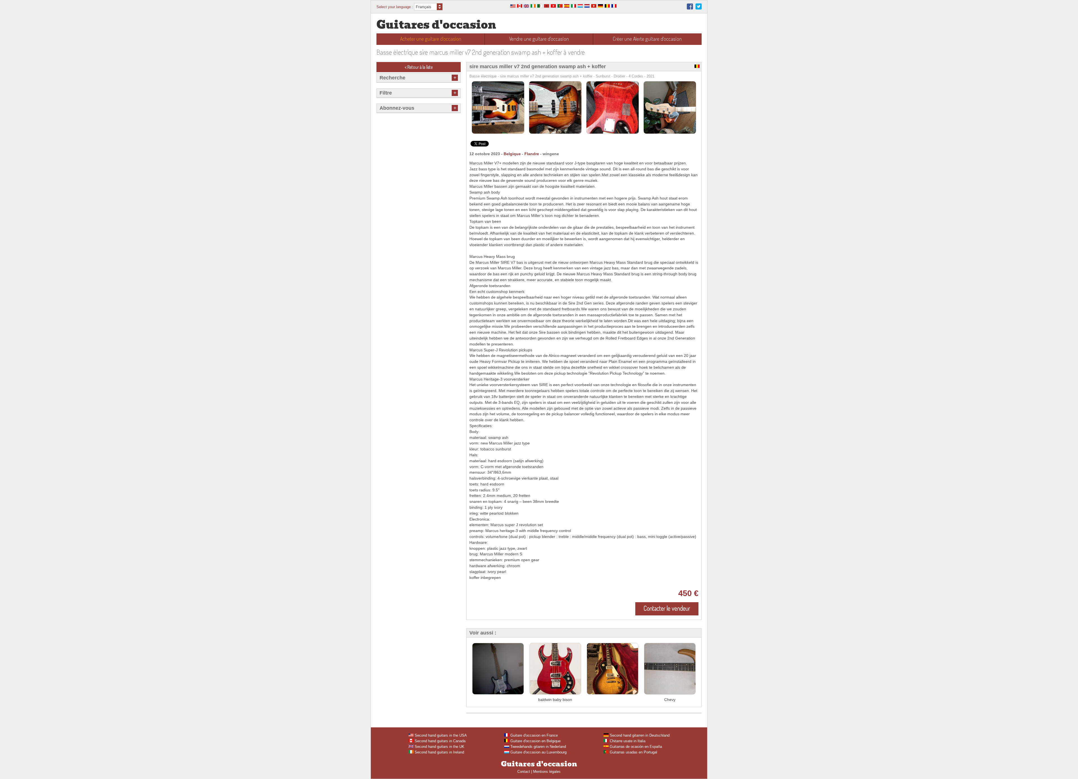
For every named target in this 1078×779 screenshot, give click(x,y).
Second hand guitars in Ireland (439, 752)
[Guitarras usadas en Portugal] (560, 6)
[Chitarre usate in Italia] (573, 6)
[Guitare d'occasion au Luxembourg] (580, 6)
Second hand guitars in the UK (439, 746)
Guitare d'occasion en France (533, 735)
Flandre (531, 154)
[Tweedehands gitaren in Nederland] (587, 6)
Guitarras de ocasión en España (635, 746)
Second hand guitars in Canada (439, 741)
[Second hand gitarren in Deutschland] (600, 6)
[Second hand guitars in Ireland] (533, 6)
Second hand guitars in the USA (440, 735)
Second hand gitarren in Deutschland (639, 735)
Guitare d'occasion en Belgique (535, 741)
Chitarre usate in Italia (627, 741)
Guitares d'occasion (436, 24)
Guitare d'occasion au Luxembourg (538, 752)
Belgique (512, 154)
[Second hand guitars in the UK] (526, 6)
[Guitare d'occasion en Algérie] (540, 6)
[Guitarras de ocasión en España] (567, 6)
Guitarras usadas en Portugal (633, 752)
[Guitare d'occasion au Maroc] (546, 6)
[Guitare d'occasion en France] (614, 6)
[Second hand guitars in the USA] (513, 6)
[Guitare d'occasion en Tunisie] (553, 6)
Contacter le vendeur (667, 608)
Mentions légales (547, 771)
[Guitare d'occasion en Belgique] (607, 6)
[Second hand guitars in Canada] (519, 6)
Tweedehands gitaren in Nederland (537, 746)
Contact (523, 771)
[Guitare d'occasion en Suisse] (594, 6)
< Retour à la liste (419, 67)
